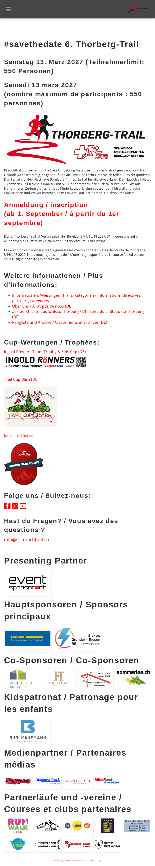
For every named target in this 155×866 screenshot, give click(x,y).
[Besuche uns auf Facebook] (7, 506)
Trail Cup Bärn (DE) (21, 379)
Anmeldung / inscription (46, 204)
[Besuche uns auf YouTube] (23, 506)
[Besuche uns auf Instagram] (15, 506)
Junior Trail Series (18, 435)
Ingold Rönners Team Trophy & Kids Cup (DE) (45, 351)
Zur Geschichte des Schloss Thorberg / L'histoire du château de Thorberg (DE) (78, 314)
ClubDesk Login (95, 860)
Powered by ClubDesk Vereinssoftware (69, 860)
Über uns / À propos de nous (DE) (42, 306)
